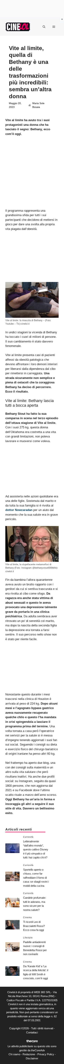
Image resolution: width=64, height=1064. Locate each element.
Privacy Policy (45, 1054)
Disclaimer (32, 1058)
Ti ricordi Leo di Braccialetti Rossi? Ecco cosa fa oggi (34, 925)
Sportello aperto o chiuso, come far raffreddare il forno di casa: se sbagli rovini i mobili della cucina (36, 877)
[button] (44, 26)
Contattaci (32, 1032)
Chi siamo (14, 1054)
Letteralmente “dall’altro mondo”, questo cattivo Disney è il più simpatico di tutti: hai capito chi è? (35, 849)
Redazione (29, 1054)
